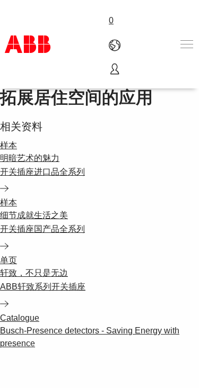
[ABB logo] (27, 44)
